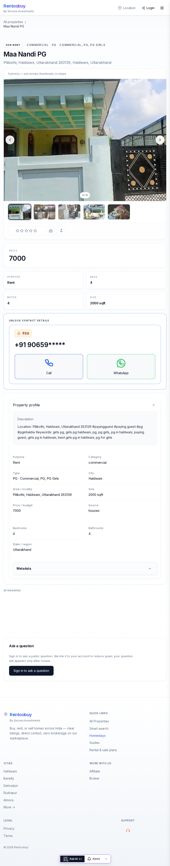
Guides (94, 743)
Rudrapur (10, 793)
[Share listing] (61, 230)
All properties (13, 22)
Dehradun (11, 786)
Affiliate (94, 771)
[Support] (128, 830)
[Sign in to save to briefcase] (50, 230)
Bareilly (9, 778)
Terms (8, 836)
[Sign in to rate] (26, 230)
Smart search (98, 728)
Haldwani (10, 771)
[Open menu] (162, 8)
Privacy (9, 828)
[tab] (19, 212)
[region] (85, 140)
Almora (9, 800)
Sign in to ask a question (31, 670)
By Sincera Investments (25, 720)
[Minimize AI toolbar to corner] (106, 859)
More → (9, 807)
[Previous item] (10, 139)
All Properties (99, 721)
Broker (94, 778)
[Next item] (160, 139)
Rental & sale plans (103, 750)
